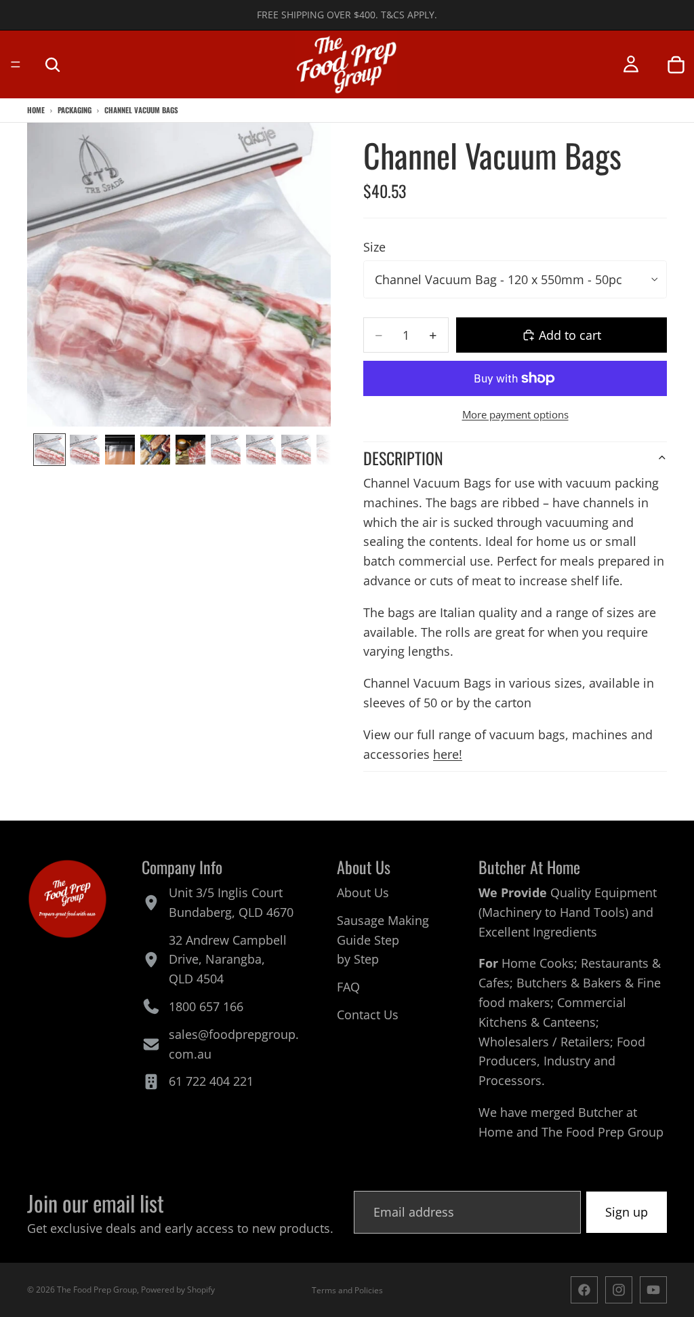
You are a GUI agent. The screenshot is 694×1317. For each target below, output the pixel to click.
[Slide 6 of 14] (226, 450)
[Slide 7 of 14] (261, 450)
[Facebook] (584, 1289)
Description (403, 458)
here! (447, 754)
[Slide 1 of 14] (49, 450)
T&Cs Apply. (409, 14)
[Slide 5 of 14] (190, 450)
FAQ (348, 987)
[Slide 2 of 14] (85, 450)
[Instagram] (618, 1289)
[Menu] (15, 64)
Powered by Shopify (178, 1289)
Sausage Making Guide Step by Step (383, 940)
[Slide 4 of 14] (155, 450)
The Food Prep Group (603, 1132)
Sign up (626, 1212)
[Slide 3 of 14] (120, 450)
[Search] (52, 64)
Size (374, 247)
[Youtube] (653, 1289)
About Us (363, 892)
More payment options (515, 414)
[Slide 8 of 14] (296, 450)
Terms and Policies (347, 1290)
